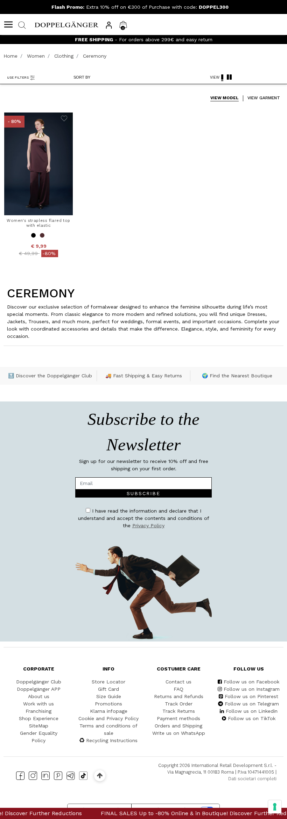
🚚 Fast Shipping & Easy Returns (143, 375)
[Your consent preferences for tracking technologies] (274, 806)
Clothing (64, 56)
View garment (263, 97)
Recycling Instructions (112, 740)
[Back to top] (99, 775)
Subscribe (143, 493)
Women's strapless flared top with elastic (38, 223)
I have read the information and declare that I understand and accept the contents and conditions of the (143, 518)
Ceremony (94, 56)
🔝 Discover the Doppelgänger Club (50, 375)
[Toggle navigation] (8, 24)
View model (224, 97)
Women (36, 56)
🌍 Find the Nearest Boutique (237, 375)
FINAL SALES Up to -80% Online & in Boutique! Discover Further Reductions (184, 813)
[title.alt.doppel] (66, 24)
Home (11, 56)
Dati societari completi (252, 778)
